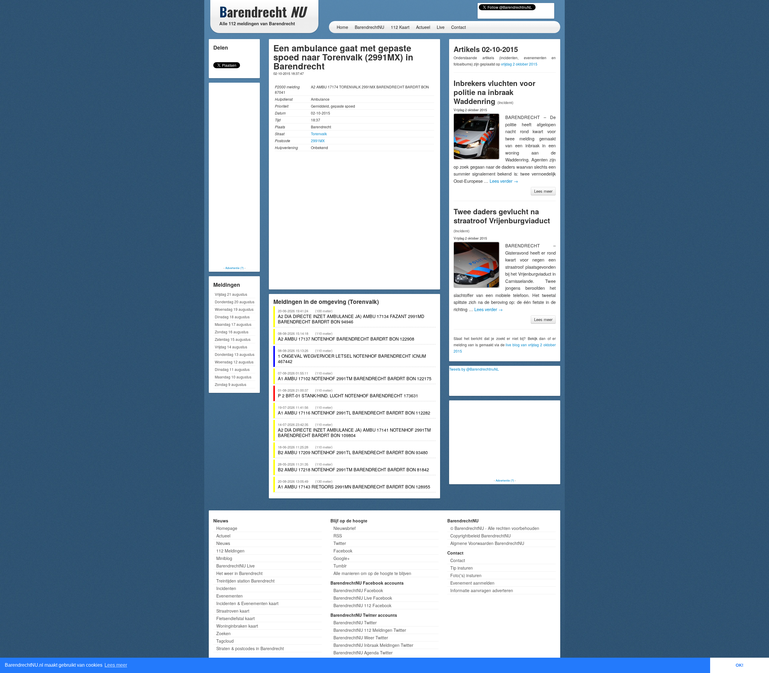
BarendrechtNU (369, 27)
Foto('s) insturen (466, 575)
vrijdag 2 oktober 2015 (519, 63)
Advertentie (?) (234, 268)
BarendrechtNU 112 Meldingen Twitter (369, 630)
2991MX (318, 140)
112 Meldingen (230, 551)
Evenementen (229, 596)
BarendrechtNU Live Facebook (362, 598)
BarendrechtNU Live (235, 566)
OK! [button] (739, 665)
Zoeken (223, 633)
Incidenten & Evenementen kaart (247, 603)
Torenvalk (319, 133)
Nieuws (223, 543)
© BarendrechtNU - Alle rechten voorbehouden (494, 528)
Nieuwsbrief (344, 528)
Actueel (423, 27)
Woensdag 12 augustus (234, 361)
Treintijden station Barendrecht (245, 581)
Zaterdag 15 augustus (233, 339)
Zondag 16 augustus (231, 331)
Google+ (341, 558)
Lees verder (504, 181)
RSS (337, 536)
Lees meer (543, 191)
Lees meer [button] (116, 665)
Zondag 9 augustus (230, 384)
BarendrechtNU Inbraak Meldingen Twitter (373, 645)
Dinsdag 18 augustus (232, 316)
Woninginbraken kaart (237, 626)
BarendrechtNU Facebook (358, 590)
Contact (458, 27)
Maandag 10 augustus (233, 376)
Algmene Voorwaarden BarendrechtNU (487, 543)
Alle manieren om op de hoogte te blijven (372, 573)
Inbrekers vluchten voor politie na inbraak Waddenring (494, 92)
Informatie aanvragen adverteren (481, 590)
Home (342, 27)
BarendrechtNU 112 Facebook (362, 605)
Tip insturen (461, 568)
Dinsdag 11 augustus (232, 369)
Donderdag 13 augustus (234, 354)
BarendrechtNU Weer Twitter (360, 638)
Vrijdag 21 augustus (231, 294)
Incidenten (226, 588)
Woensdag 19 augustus (234, 309)
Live (441, 27)
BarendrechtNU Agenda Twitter (363, 653)
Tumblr (340, 566)
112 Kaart (400, 27)
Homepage (226, 528)
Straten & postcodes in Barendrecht (250, 648)
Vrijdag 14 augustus (231, 346)
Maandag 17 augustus (233, 324)
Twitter (339, 543)
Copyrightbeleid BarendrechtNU (480, 536)
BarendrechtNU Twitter (355, 622)
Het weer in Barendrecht (239, 573)
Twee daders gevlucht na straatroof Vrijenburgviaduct (502, 215)
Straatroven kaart (232, 611)
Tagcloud (225, 641)
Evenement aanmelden (472, 583)
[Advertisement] (234, 174)
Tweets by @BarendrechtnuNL (474, 369)
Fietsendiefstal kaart (235, 618)
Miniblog (224, 558)
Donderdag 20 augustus (234, 301)
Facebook (342, 551)
